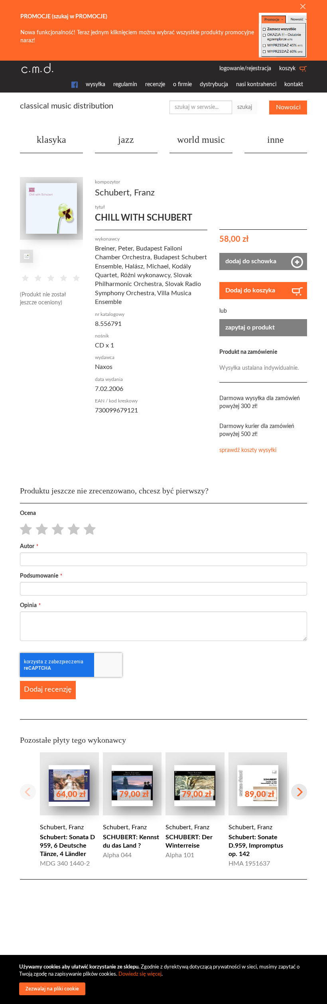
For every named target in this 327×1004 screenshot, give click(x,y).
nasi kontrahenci (256, 84)
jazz (126, 139)
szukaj (244, 107)
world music (201, 139)
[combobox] (200, 107)
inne (275, 139)
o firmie (182, 84)
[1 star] (24, 529)
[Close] (303, 7)
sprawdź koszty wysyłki (247, 450)
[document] (164, 979)
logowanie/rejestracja (245, 68)
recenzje (155, 84)
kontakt (293, 84)
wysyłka (95, 84)
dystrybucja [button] (214, 84)
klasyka (51, 139)
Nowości (288, 107)
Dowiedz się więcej (140, 974)
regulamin (125, 84)
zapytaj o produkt (250, 327)
